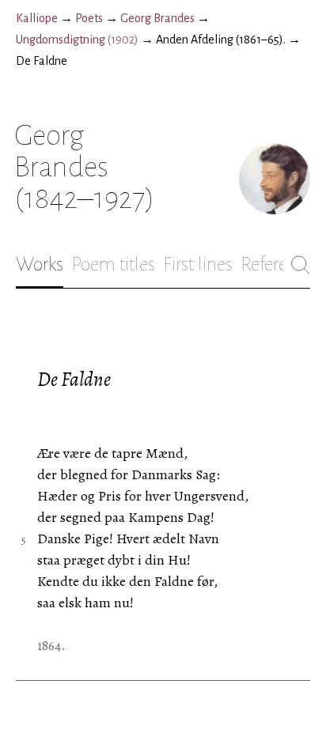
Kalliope (37, 18)
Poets (89, 18)
